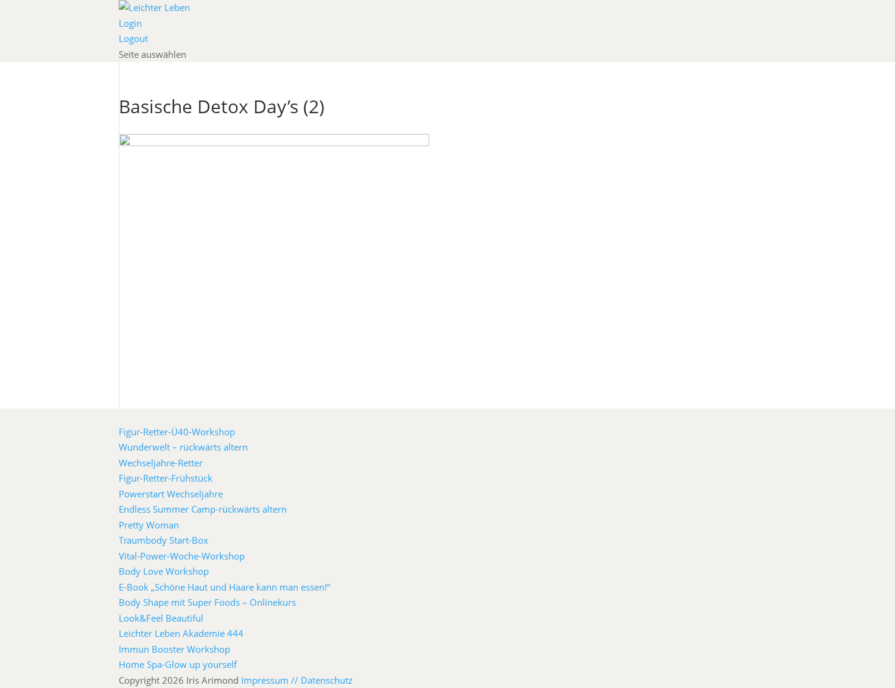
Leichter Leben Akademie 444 (181, 633)
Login (130, 23)
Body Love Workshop (164, 571)
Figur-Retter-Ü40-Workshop (177, 432)
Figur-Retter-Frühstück (165, 478)
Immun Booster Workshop (174, 649)
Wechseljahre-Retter (161, 463)
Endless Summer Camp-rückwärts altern (203, 509)
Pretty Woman (149, 525)
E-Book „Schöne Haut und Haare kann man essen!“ (224, 587)
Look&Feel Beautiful (161, 618)
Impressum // (271, 680)
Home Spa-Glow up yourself (178, 664)
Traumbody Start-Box (163, 540)
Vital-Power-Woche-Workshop (182, 556)
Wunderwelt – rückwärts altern (183, 447)
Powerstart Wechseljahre (171, 494)
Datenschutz (327, 680)
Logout (133, 38)
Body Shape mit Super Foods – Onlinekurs (207, 602)
